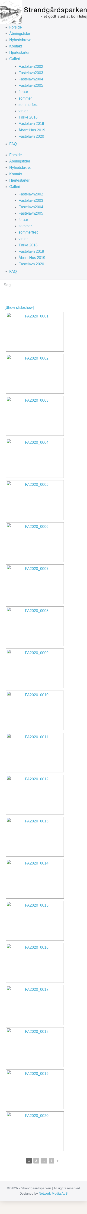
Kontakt (15, 46)
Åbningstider (19, 34)
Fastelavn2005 (31, 85)
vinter (23, 111)
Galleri (14, 59)
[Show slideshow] (19, 308)
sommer (25, 98)
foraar (23, 92)
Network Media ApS (53, 1193)
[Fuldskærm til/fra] (5, 1205)
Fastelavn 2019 (31, 124)
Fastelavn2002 (31, 66)
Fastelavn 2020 (31, 136)
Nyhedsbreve (20, 40)
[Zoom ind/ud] (1, 1205)
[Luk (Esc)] (12, 1205)
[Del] (8, 1205)
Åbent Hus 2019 (32, 130)
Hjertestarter (19, 52)
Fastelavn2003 (31, 73)
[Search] (81, 285)
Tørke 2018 (28, 117)
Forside (15, 27)
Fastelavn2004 (31, 79)
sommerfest (28, 105)
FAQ (13, 144)
